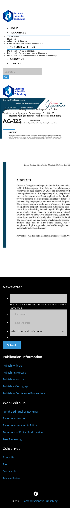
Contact (17, 63)
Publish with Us (12, 365)
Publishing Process (14, 372)
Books (11, 38)
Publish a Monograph (16, 386)
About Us (17, 58)
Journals (13, 36)
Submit (11, 345)
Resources (18, 32)
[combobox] (38, 331)
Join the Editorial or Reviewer (20, 411)
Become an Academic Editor (20, 425)
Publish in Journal (13, 379)
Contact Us (9, 471)
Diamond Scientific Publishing (40, 501)
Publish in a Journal (21, 50)
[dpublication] (14, 15)
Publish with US (22, 46)
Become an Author (14, 418)
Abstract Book (17, 41)
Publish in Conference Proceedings (24, 393)
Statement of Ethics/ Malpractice (23, 432)
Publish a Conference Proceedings (32, 55)
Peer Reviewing (12, 439)
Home (14, 28)
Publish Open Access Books (27, 53)
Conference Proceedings (25, 43)
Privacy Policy (11, 478)
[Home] (15, 91)
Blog (5, 464)
